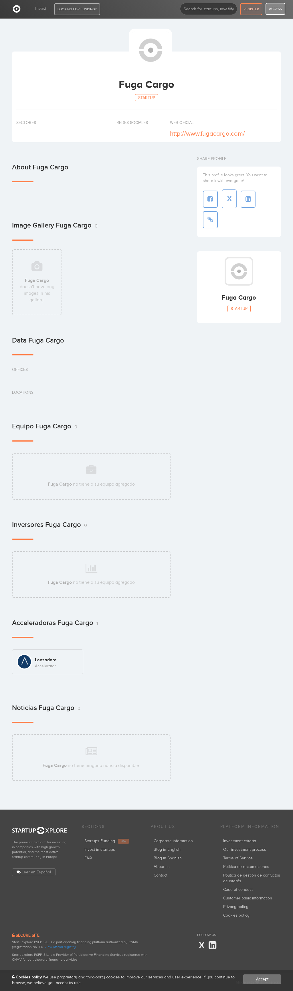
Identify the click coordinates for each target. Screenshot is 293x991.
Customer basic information (247, 898)
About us (162, 867)
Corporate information (173, 841)
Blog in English (167, 849)
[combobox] (208, 9)
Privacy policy (235, 907)
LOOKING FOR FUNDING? (77, 9)
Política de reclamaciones (246, 867)
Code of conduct (238, 889)
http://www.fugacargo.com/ (207, 133)
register (251, 9)
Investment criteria (239, 841)
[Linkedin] (212, 945)
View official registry (60, 947)
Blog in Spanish (168, 858)
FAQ (88, 858)
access (275, 9)
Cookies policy (236, 915)
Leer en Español (36, 872)
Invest (40, 8)
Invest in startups (99, 849)
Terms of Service (238, 858)
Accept (262, 979)
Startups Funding (105, 841)
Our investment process (244, 849)
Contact (160, 875)
